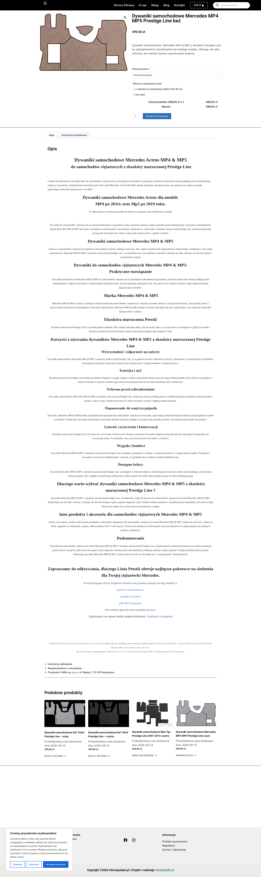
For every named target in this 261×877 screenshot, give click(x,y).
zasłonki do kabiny (130, 596)
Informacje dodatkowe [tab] (74, 135)
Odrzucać (34, 864)
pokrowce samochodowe (130, 589)
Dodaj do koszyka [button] (143, 755)
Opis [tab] (51, 135)
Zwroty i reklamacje (174, 849)
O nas (143, 5)
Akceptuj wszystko (55, 864)
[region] (39, 849)
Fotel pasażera (141, 69)
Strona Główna (124, 5)
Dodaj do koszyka (157, 116)
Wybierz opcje (184, 755)
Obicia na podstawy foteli (147, 83)
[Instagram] (133, 840)
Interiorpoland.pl (119, 870)
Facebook (152, 616)
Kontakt (179, 5)
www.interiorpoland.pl (96, 643)
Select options (53, 756)
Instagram (167, 616)
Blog (166, 5)
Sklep (155, 5)
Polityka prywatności (175, 841)
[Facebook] (125, 840)
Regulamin (168, 845)
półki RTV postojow (129, 603)
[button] (125, 17)
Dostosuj (17, 864)
